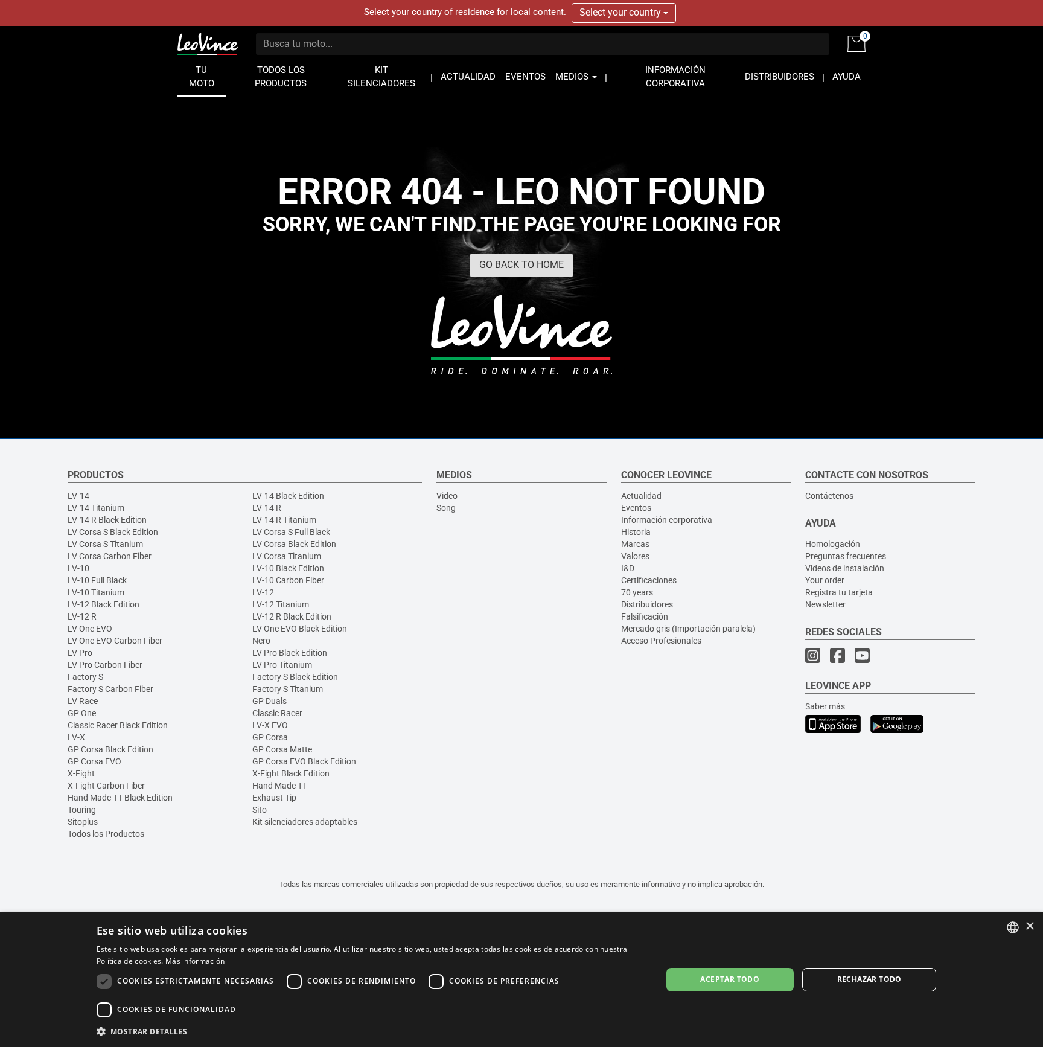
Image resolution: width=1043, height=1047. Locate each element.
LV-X (76, 737)
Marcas (635, 544)
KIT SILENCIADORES (381, 77)
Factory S (85, 677)
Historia (636, 532)
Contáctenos (829, 496)
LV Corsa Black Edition (294, 544)
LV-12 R (82, 616)
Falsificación (644, 616)
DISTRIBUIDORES (779, 77)
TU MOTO (201, 77)
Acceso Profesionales (661, 640)
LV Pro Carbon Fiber (105, 665)
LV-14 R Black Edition (107, 520)
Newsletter (825, 604)
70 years (637, 592)
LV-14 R (266, 508)
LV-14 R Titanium (284, 520)
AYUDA (846, 77)
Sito (259, 810)
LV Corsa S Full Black (291, 532)
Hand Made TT (279, 785)
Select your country (621, 12)
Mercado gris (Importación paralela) (688, 628)
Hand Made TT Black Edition (120, 797)
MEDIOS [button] (573, 77)
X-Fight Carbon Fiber (106, 785)
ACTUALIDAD (468, 77)
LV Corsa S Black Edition (113, 532)
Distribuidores (647, 604)
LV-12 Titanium (280, 604)
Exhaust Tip (274, 797)
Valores (635, 556)
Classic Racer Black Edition (118, 725)
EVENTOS (525, 77)
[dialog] (521, 979)
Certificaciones (649, 580)
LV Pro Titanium (282, 665)
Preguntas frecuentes (845, 556)
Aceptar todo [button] (729, 979)
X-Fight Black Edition (291, 773)
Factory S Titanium (287, 689)
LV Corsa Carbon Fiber (110, 556)
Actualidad (641, 496)
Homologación (832, 544)
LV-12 (263, 592)
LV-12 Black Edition (103, 604)
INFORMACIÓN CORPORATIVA (675, 77)
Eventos (636, 508)
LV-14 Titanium (96, 508)
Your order (824, 580)
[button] (371, 1031)
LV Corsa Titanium (286, 556)
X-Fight (81, 773)
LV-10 (78, 568)
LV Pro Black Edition (289, 653)
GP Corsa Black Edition (110, 749)
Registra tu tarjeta (839, 592)
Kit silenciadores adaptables (304, 822)
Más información (195, 961)
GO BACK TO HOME (521, 265)
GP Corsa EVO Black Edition (304, 761)
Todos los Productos (106, 834)
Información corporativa (666, 520)
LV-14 (78, 496)
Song (446, 508)
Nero (261, 640)
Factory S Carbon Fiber (110, 689)
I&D (627, 568)
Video (447, 496)
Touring (82, 810)
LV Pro (80, 653)
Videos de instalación (844, 568)
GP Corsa (270, 737)
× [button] (1029, 926)
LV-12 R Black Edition (291, 616)
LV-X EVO (270, 725)
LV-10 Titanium (96, 592)
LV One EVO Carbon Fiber (115, 640)
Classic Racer (277, 713)
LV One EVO (90, 628)
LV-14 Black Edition (288, 496)
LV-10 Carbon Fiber (288, 580)
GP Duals (269, 701)
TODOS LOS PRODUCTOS (281, 77)
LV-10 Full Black (97, 580)
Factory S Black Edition (295, 677)
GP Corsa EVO (94, 761)
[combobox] (1013, 927)
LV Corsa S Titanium (105, 544)
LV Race (83, 701)
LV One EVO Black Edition (299, 628)
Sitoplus (83, 822)
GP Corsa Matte (282, 749)
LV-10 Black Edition (288, 568)
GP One (82, 713)
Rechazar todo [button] (869, 979)
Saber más (825, 706)
